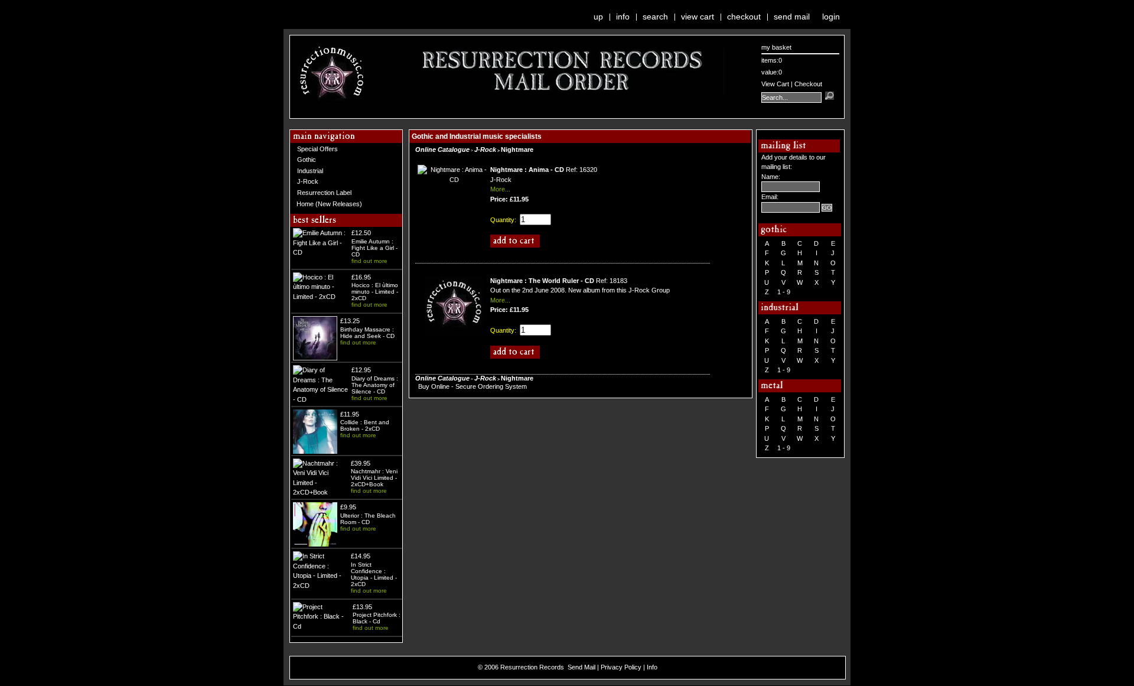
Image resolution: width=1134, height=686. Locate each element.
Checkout (744, 16)
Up (598, 16)
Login (831, 16)
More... (500, 189)
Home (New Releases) (329, 203)
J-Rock (307, 181)
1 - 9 (783, 291)
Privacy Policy (621, 667)
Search (655, 16)
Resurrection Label (324, 192)
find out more (369, 261)
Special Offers (317, 148)
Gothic (306, 159)
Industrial (310, 170)
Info (623, 16)
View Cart (697, 16)
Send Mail (792, 16)
